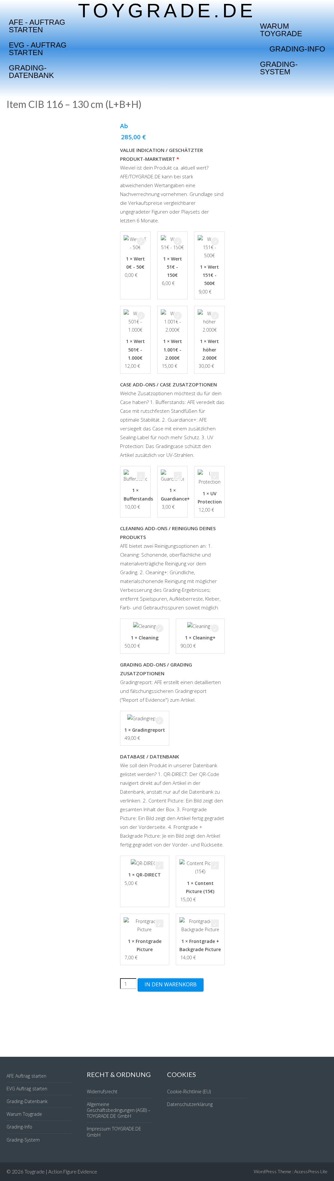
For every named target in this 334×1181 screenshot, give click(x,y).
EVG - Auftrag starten (38, 49)
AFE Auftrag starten (26, 1076)
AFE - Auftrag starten (37, 26)
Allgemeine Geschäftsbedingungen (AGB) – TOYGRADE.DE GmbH (118, 1110)
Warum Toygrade (281, 30)
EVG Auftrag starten (27, 1088)
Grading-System (279, 68)
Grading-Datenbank (31, 72)
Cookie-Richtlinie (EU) (189, 1091)
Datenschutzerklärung (190, 1104)
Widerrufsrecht (102, 1091)
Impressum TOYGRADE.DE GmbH (114, 1132)
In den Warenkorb (170, 984)
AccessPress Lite (310, 1171)
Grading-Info (297, 49)
